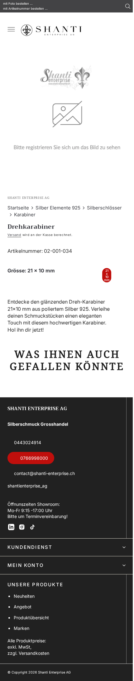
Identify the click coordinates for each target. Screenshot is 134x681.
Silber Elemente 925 (58, 203)
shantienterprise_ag (27, 493)
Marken (21, 635)
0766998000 (34, 465)
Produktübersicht (31, 624)
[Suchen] (128, 6)
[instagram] (22, 534)
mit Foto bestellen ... (18, 3)
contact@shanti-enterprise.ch (44, 480)
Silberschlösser (104, 203)
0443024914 (27, 450)
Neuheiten (24, 603)
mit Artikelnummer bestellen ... (25, 8)
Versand (14, 230)
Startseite (18, 203)
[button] (10, 30)
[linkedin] (11, 534)
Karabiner (25, 210)
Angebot (22, 614)
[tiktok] (32, 534)
